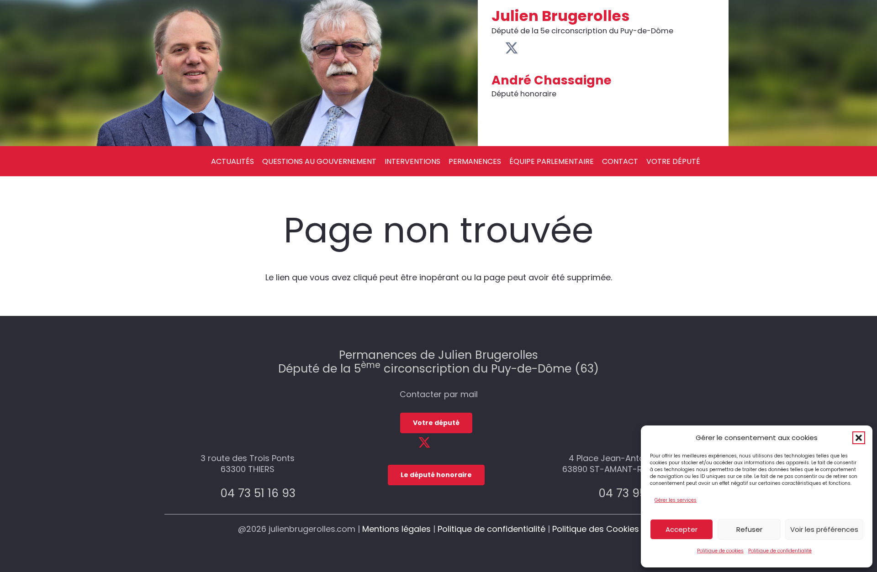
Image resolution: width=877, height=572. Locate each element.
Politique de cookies (720, 550)
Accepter (681, 529)
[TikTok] (554, 48)
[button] (858, 437)
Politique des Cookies (595, 529)
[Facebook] (496, 48)
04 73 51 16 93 (258, 493)
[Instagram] (540, 48)
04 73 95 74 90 (639, 493)
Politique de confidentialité (780, 550)
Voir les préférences (824, 529)
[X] (511, 48)
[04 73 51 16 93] (210, 493)
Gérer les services (676, 500)
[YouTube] (526, 48)
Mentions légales (396, 529)
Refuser (749, 529)
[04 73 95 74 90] (588, 493)
